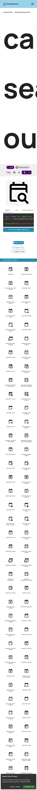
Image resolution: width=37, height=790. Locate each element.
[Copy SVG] (19, 172)
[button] (9, 172)
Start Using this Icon (20, 230)
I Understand (29, 787)
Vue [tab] (16, 210)
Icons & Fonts (8, 12)
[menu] (32, 4)
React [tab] (7, 210)
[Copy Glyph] (14, 172)
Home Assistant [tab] (28, 210)
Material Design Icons (22, 12)
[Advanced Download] (29, 172)
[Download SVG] (24, 172)
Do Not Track (15, 787)
